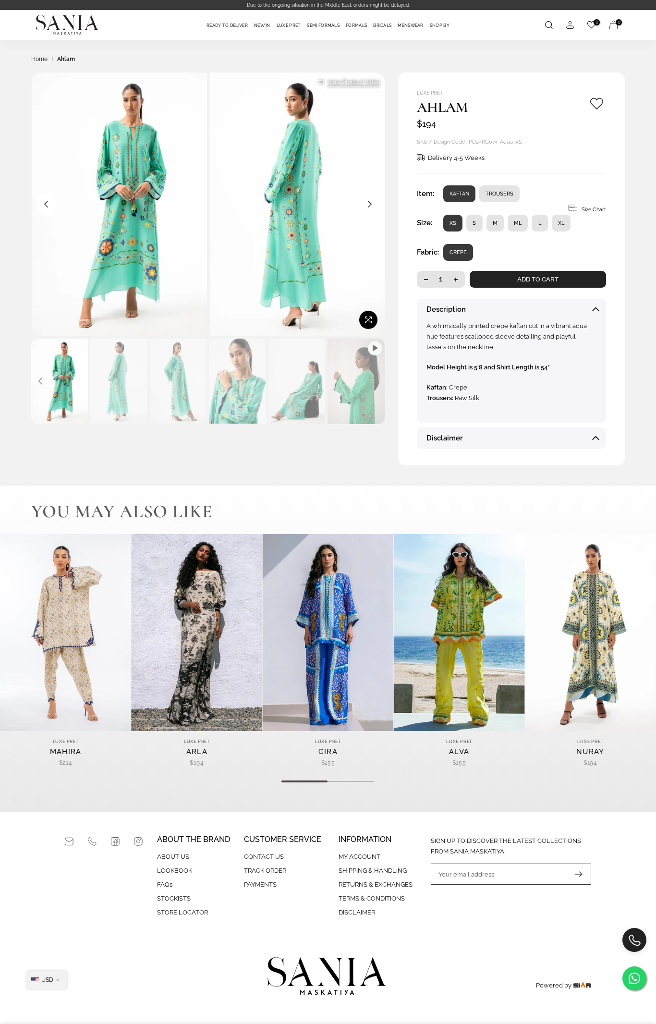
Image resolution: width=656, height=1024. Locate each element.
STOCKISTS (174, 898)
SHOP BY (439, 25)
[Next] (369, 204)
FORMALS (356, 25)
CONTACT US (264, 856)
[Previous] (46, 204)
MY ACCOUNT (359, 856)
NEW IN (262, 25)
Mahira (66, 751)
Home (39, 59)
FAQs (164, 884)
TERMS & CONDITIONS (372, 898)
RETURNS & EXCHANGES (376, 884)
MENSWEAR (410, 25)
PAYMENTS (260, 884)
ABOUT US (173, 856)
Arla (196, 751)
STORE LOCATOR (182, 912)
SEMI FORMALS (323, 25)
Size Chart (594, 210)
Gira (328, 751)
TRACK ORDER (265, 870)
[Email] (69, 841)
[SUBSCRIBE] (573, 874)
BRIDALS (382, 25)
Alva (459, 751)
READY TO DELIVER (227, 25)
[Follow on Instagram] (138, 841)
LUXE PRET (289, 25)
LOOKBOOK (174, 870)
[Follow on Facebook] (115, 841)
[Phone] (92, 841)
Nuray (590, 751)
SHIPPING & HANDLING (373, 870)
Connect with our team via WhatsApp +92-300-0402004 (328, 5)
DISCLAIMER (357, 912)
